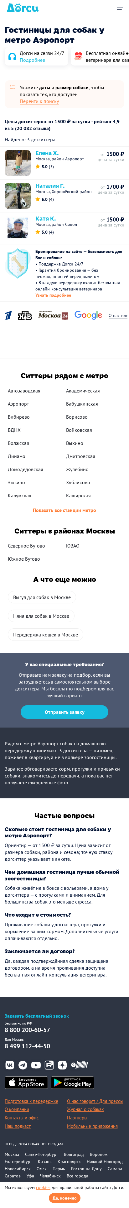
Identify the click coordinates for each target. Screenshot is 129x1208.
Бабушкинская (82, 404)
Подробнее (32, 60)
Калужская (19, 495)
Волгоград (74, 1154)
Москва (12, 1154)
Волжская (18, 443)
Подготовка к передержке (31, 1101)
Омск (42, 1168)
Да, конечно (65, 1198)
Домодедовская (25, 469)
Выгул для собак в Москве (42, 597)
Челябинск (50, 1176)
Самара (115, 1168)
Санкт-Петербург (41, 1154)
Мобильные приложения (92, 1126)
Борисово (77, 417)
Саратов (13, 1176)
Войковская (79, 430)
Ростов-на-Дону (86, 1168)
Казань (45, 1161)
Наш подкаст (18, 1126)
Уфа (30, 1176)
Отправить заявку (65, 712)
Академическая (83, 390)
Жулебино (77, 469)
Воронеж (98, 1154)
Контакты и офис (22, 1118)
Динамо (16, 456)
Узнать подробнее (53, 295)
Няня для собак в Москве (41, 616)
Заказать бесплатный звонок (37, 1016)
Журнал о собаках (85, 1109)
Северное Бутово (26, 546)
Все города (77, 1176)
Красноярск (69, 1161)
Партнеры (77, 1118)
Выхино (74, 443)
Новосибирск (18, 1168)
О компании (17, 1109)
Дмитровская (80, 456)
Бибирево (19, 417)
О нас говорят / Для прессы (95, 1101)
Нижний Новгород (105, 1161)
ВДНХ (14, 430)
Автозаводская (24, 390)
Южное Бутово (24, 559)
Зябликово (78, 482)
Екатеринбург (18, 1161)
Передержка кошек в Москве (45, 634)
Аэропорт (18, 404)
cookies (43, 1187)
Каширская (78, 495)
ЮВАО (73, 546)
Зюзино (16, 482)
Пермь (59, 1168)
